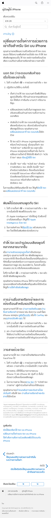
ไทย (3, 503)
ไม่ (37, 484)
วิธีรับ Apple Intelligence (23, 415)
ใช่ (23, 484)
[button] (36, 3)
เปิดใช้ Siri (41, 188)
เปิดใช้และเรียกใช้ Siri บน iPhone (17, 430)
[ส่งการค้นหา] (6, 27)
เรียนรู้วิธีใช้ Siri (29, 157)
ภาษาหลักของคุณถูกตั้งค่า (18, 252)
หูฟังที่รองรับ (24, 315)
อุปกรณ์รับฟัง (12, 318)
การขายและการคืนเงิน (38, 511)
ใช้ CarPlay (39, 315)
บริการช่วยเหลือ (13, 491)
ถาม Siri (30, 382)
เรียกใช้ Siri (27, 227)
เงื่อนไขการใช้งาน (24, 511)
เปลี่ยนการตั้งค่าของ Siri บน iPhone (19, 434)
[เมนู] (48, 3)
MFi (21, 318)
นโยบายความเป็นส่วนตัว (9, 511)
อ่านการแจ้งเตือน (30, 309)
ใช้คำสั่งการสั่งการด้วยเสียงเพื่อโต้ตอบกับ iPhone (22, 439)
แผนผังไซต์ (5, 513)
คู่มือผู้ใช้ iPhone (11, 9)
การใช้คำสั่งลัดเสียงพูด (18, 287)
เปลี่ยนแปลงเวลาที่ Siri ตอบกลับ (24, 132)
